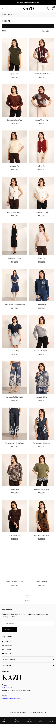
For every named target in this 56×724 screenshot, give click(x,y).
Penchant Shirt (41, 582)
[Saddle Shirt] (14, 470)
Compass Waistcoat (14, 212)
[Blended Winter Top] (41, 331)
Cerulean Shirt (41, 397)
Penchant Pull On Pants (14, 582)
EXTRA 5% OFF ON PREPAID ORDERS (28, 2)
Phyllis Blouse (14, 74)
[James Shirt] (41, 285)
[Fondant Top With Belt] (41, 54)
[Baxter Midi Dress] (14, 239)
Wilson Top (41, 166)
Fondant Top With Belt (41, 74)
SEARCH (51, 722)
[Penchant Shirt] (41, 562)
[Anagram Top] (14, 146)
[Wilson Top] (41, 146)
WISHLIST (29, 722)
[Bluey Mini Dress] (14, 331)
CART (40, 722)
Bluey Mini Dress (14, 351)
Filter (28, 26)
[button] (52, 8)
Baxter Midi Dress (14, 258)
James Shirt (41, 304)
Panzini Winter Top (41, 212)
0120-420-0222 (7, 688)
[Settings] (47, 8)
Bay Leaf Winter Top (41, 489)
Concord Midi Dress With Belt (14, 304)
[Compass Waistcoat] (14, 193)
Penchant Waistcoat (41, 535)
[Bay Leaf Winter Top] (41, 470)
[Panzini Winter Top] (41, 193)
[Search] (7, 8)
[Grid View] (3, 31)
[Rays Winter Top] (14, 516)
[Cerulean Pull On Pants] (14, 377)
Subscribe (9, 630)
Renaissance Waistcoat (41, 443)
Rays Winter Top (14, 535)
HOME (3, 722)
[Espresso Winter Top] (14, 100)
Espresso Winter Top (14, 120)
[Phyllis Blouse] (14, 54)
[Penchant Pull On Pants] (14, 562)
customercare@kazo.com (11, 698)
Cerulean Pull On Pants (14, 397)
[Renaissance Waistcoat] (41, 424)
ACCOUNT (16, 722)
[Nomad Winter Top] (41, 100)
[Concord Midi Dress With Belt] (14, 285)
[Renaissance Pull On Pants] (14, 424)
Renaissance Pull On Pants (14, 443)
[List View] (5, 31)
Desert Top (41, 258)
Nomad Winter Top (41, 120)
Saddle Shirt (14, 489)
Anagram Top (14, 166)
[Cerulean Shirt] (41, 377)
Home (4, 14)
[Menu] (2, 8)
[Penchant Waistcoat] (41, 516)
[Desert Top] (41, 239)
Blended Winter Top (41, 351)
